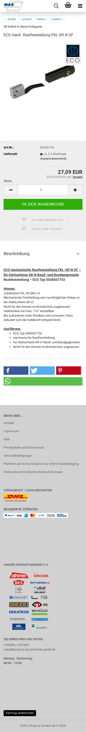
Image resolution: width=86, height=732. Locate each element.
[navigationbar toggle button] (80, 6)
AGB (7, 439)
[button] (11, 190)
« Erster (11, 19)
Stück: (8, 181)
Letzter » (57, 19)
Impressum (11, 431)
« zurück (26, 19)
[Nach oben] (73, 725)
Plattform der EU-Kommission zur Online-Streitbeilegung (41, 464)
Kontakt (9, 423)
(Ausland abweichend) (53, 158)
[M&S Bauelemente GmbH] (12, 6)
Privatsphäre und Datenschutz (24, 447)
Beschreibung (17, 253)
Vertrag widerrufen (20, 713)
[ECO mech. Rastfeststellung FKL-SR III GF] (43, 78)
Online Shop (28, 725)
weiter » (41, 19)
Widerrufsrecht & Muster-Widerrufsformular (33, 472)
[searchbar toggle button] (56, 6)
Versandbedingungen (18, 455)
